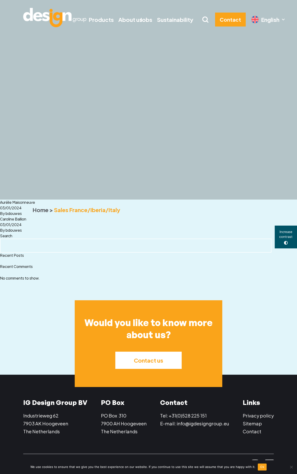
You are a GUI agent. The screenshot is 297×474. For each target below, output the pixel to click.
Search (6, 235)
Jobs (146, 19)
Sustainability (175, 19)
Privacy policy (258, 415)
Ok (262, 467)
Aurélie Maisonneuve (17, 202)
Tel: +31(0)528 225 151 (183, 415)
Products (101, 19)
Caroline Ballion (13, 219)
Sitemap (252, 423)
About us (130, 19)
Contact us (148, 360)
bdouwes (14, 213)
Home (40, 209)
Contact (252, 431)
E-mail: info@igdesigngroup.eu (194, 423)
